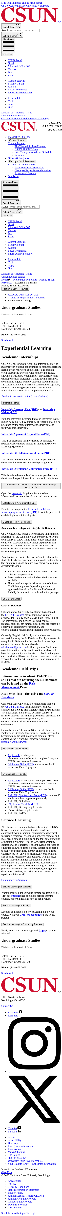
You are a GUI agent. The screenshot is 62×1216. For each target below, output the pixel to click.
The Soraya (14, 1155)
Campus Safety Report (20, 1201)
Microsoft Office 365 (19, 66)
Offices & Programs (18, 158)
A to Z (11, 1137)
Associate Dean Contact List (29, 167)
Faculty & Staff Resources (22, 161)
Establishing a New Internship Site (19, 503)
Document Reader (17, 1204)
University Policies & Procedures (25, 1160)
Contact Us (7, 1006)
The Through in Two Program (30, 146)
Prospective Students (19, 136)
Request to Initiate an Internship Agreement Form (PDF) (25, 511)
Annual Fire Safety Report (22, 1198)
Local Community (17, 89)
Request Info (14, 98)
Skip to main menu (11, 2)
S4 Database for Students (15, 748)
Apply (11, 104)
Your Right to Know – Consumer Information (32, 1163)
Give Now (6, 1172)
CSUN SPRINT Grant (26, 149)
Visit (10, 101)
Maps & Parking (16, 1152)
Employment (14, 1149)
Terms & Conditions (18, 1186)
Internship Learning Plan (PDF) (19, 409)
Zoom (11, 75)
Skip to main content (32, 2)
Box (10, 72)
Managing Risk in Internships (16, 522)
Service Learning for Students (17, 886)
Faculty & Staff (16, 83)
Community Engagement (14, 880)
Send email (7, 340)
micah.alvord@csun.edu (14, 647)
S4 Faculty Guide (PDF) (21, 789)
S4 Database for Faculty (14, 774)
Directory (13, 1143)
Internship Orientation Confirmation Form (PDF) (29, 468)
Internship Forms (11, 403)
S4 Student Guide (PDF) (21, 764)
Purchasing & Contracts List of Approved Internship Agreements (31, 485)
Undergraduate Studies (13, 115)
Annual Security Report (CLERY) (26, 1195)
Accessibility (14, 1140)
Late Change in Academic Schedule (33, 152)
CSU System (14, 1207)
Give (10, 107)
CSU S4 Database (11, 599)
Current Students (16, 80)
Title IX (12, 1183)
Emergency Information (20, 1146)
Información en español (20, 92)
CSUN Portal (15, 60)
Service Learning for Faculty (16, 905)
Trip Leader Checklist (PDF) (23, 804)
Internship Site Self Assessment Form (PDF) (25, 453)
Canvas (12, 69)
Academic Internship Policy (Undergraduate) (24, 396)
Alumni (12, 86)
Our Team (13, 176)
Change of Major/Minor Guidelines (33, 170)
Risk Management (18, 685)
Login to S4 (14, 755)
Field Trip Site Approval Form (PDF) (27, 795)
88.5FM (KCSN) (17, 1157)
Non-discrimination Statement (23, 1189)
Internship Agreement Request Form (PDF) (25, 434)
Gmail (11, 63)
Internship (17, 493)
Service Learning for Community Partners (22, 924)
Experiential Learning (26, 173)
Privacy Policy (15, 1192)
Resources (20, 155)
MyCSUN (7, 54)
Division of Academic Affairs (16, 112)
